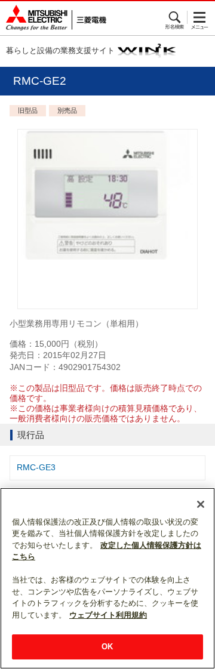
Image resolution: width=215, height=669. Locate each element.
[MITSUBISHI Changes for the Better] (53, 18)
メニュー (200, 17)
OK (107, 646)
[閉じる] (201, 504)
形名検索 (175, 17)
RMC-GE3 (36, 467)
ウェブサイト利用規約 (108, 615)
